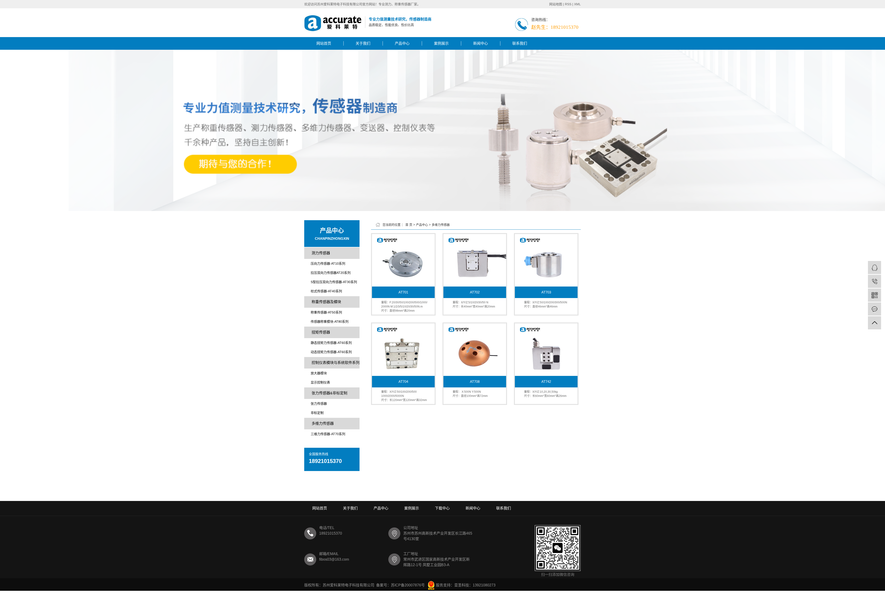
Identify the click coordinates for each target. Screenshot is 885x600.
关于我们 (363, 43)
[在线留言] (874, 309)
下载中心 (442, 508)
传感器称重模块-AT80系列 (329, 321)
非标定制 (317, 413)
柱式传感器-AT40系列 (326, 291)
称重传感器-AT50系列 (326, 312)
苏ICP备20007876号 (408, 585)
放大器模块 (319, 373)
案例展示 (441, 43)
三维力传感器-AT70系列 (328, 434)
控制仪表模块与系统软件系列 (336, 363)
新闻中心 (480, 43)
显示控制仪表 (320, 382)
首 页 (408, 224)
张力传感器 (319, 403)
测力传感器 (321, 253)
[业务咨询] (874, 267)
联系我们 (519, 43)
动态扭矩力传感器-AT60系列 (331, 352)
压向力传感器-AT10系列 (328, 263)
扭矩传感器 (321, 332)
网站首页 (323, 43)
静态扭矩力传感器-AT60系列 (331, 343)
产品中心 (402, 43)
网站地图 (555, 4)
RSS (568, 4)
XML (577, 4)
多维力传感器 (323, 423)
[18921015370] (874, 281)
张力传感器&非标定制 (329, 393)
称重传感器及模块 (326, 302)
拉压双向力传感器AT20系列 (331, 273)
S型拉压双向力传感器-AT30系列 (334, 282)
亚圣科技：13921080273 (475, 585)
